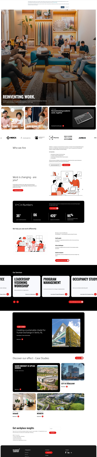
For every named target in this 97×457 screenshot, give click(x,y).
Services (26, 454)
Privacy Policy (55, 2)
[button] (14, 302)
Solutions (26, 452)
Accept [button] (63, 7)
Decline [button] (67, 7)
